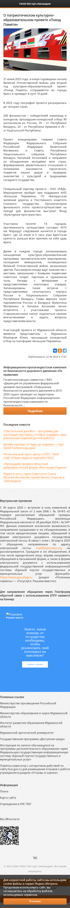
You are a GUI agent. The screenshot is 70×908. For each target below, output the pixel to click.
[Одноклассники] (60, 351)
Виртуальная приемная (16, 501)
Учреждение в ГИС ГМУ (15, 804)
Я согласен (35, 901)
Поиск (4, 791)
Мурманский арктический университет (27, 733)
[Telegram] (65, 351)
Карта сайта (8, 798)
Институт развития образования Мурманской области (31, 724)
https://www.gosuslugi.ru (16, 577)
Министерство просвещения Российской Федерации (28, 705)
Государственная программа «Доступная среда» (32, 739)
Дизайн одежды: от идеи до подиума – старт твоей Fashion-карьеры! (33, 446)
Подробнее (35, 411)
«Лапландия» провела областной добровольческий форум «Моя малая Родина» (35, 465)
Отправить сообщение (35, 664)
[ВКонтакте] (55, 351)
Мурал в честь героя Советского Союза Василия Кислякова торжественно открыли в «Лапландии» (33, 477)
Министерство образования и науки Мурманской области (34, 715)
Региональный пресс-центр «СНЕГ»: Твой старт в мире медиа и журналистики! (31, 456)
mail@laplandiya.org (49, 548)
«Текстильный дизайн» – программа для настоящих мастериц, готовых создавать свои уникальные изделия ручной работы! (34, 434)
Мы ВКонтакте (10, 819)
